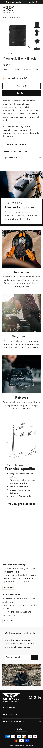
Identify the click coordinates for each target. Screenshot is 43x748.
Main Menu (9, 708)
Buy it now (21, 93)
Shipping (16, 69)
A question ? (9, 158)
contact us (10, 715)
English (20, 729)
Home (4, 17)
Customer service (14, 722)
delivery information (15, 151)
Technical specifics (14, 144)
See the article (9, 587)
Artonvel (7, 54)
